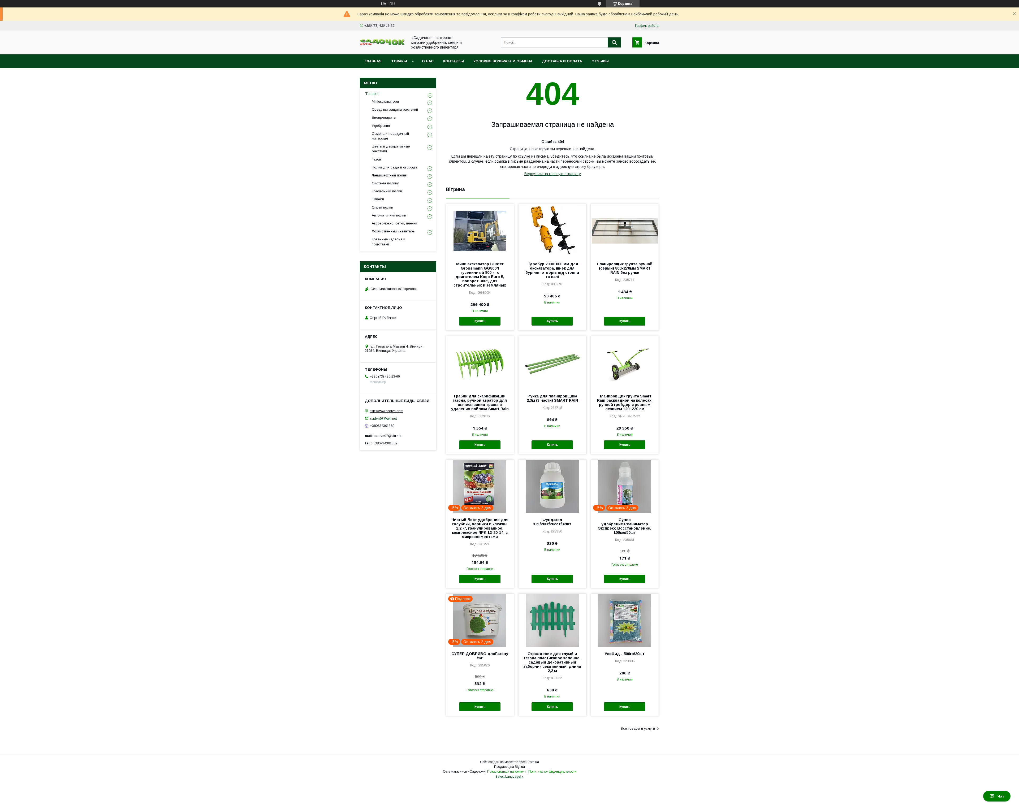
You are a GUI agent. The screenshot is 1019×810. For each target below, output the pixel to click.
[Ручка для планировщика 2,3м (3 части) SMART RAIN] (552, 362)
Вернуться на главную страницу (552, 174)
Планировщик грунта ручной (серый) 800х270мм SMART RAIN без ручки (625, 268)
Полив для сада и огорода (394, 167)
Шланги (378, 199)
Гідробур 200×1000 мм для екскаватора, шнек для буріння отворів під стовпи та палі (552, 270)
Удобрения (381, 126)
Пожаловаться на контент (506, 771)
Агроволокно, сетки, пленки (394, 223)
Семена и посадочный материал (390, 136)
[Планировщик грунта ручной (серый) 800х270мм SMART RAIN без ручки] (625, 230)
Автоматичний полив (389, 215)
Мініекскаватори (385, 101)
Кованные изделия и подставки (388, 241)
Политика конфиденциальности (552, 771)
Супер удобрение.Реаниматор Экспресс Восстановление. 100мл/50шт (624, 526)
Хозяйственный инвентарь (393, 231)
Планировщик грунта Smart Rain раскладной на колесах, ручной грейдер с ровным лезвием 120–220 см (625, 402)
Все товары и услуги (638, 728)
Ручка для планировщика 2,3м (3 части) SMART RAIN (552, 398)
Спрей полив (382, 207)
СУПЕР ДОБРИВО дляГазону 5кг (479, 656)
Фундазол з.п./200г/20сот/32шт (552, 522)
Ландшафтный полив (389, 175)
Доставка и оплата (562, 61)
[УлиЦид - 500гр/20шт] (625, 620)
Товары (399, 61)
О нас (428, 61)
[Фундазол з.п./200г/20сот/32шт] (552, 486)
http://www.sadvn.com (386, 411)
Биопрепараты (384, 117)
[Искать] (614, 42)
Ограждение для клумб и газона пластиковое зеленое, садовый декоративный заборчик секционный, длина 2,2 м (552, 662)
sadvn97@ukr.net (383, 418)
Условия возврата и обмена (502, 61)
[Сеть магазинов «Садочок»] (382, 44)
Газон (376, 159)
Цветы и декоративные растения (391, 148)
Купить (479, 321)
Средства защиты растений (395, 109)
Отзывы (600, 61)
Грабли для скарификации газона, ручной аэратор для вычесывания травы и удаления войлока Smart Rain (480, 402)
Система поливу (385, 183)
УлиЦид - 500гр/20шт (625, 654)
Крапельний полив (387, 191)
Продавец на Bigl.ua (509, 767)
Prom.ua (532, 762)
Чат (1001, 796)
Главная (373, 61)
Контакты (453, 61)
